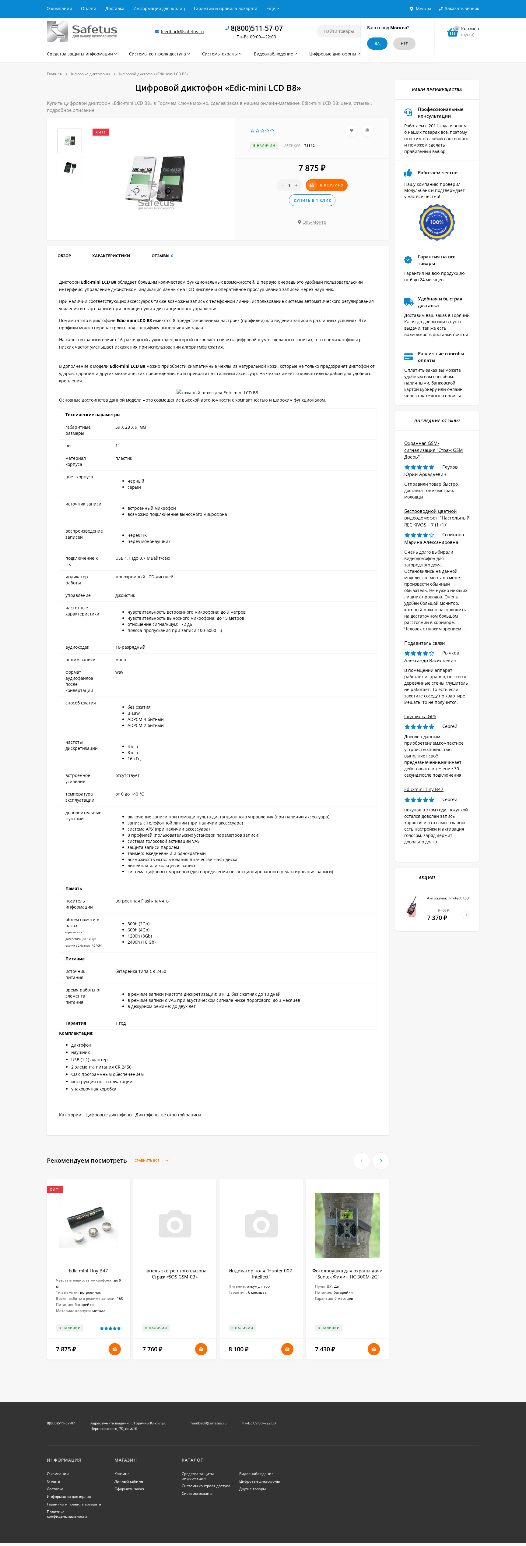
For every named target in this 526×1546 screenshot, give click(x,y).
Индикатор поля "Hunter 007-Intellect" (261, 1274)
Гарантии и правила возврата (226, 8)
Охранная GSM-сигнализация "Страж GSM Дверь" (433, 450)
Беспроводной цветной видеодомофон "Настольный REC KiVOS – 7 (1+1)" (437, 518)
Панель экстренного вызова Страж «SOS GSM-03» (174, 1274)
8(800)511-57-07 (257, 28)
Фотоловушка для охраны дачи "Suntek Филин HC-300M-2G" (347, 1274)
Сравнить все (147, 1160)
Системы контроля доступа (206, 1485)
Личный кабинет (129, 1481)
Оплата (88, 8)
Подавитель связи (424, 643)
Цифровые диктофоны (89, 73)
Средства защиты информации (198, 1476)
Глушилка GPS (420, 716)
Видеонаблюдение (256, 1473)
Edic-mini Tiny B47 (88, 1271)
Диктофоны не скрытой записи (168, 1115)
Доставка (114, 8)
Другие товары (252, 1488)
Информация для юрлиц (159, 8)
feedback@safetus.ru (182, 31)
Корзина (122, 1473)
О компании (59, 8)
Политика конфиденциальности (67, 1514)
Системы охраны (197, 1493)
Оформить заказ (129, 1488)
